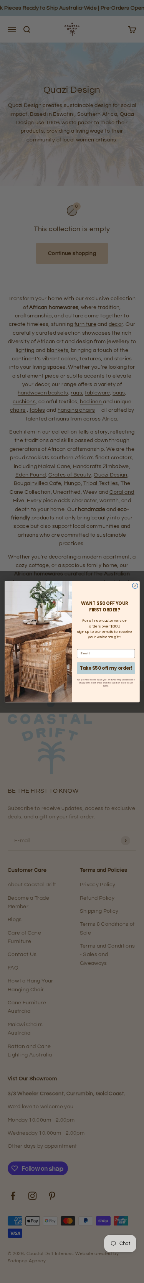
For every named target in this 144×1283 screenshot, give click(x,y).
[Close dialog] (135, 585)
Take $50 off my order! (105, 668)
